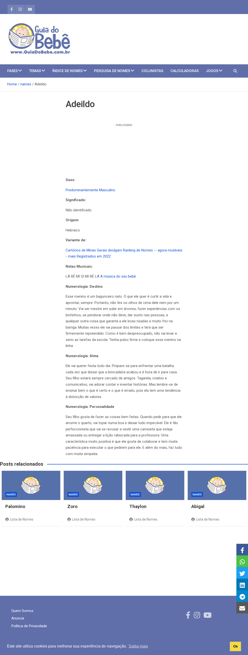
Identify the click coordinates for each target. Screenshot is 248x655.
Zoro (72, 506)
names (11, 494)
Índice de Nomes (67, 71)
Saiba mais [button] (138, 646)
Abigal (197, 506)
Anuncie (17, 618)
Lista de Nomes (21, 519)
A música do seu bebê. (118, 276)
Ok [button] (235, 646)
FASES (12, 71)
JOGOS (212, 71)
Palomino (15, 506)
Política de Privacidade (29, 626)
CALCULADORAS (184, 71)
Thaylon (138, 506)
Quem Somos (22, 611)
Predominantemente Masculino (90, 190)
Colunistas (152, 71)
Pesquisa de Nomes (112, 71)
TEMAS (35, 71)
